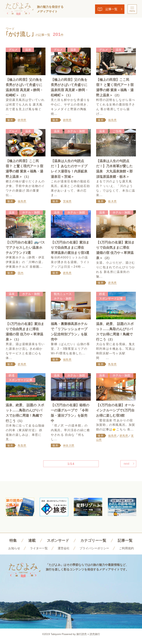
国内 (20, 272)
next (126, 463)
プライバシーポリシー (94, 548)
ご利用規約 (126, 548)
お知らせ (14, 548)
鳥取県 (112, 364)
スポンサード (58, 540)
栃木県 (112, 201)
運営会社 (64, 548)
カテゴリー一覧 (93, 540)
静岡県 (22, 119)
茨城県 (67, 201)
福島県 (112, 119)
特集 (13, 540)
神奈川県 (69, 445)
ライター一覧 (39, 548)
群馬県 (67, 272)
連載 (32, 540)
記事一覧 (111, 9)
